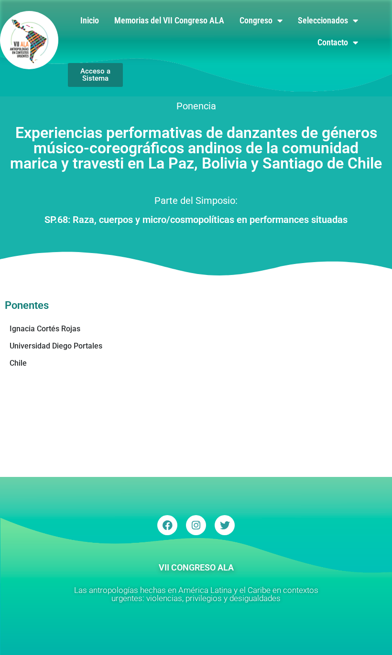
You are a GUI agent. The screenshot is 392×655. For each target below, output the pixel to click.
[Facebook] (167, 525)
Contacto (332, 42)
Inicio (89, 20)
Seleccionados (323, 20)
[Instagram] (196, 525)
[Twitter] (225, 525)
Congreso (256, 20)
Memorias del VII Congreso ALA (169, 20)
